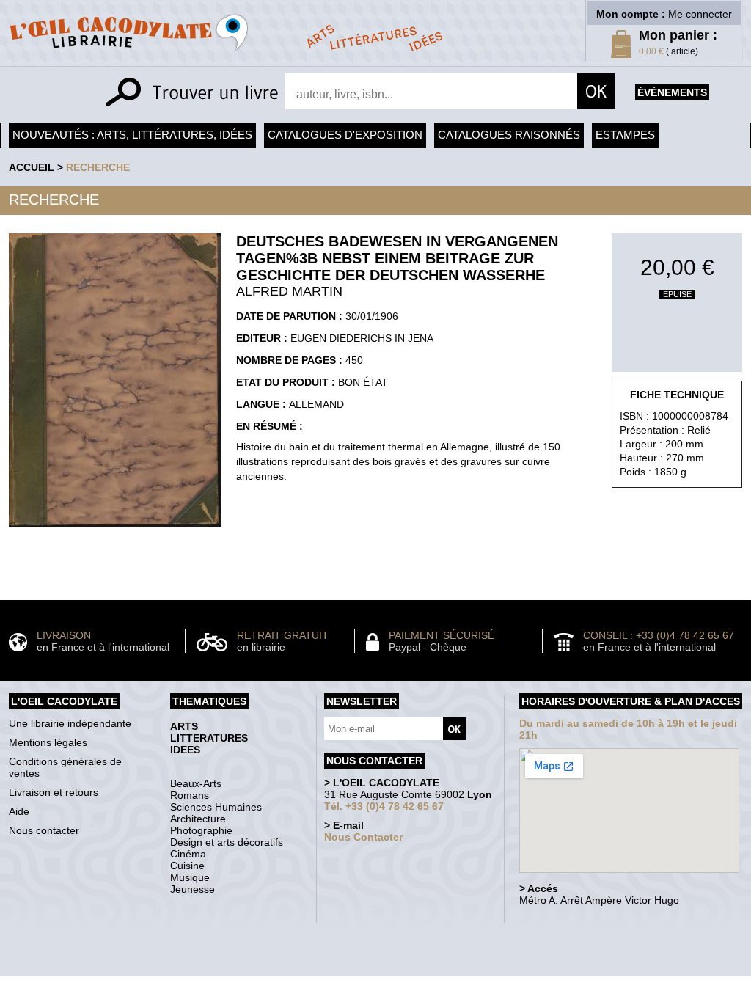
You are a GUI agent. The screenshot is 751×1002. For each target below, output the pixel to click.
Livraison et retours (53, 792)
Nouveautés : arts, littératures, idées (132, 134)
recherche (98, 167)
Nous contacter (44, 830)
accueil (31, 167)
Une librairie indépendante (70, 723)
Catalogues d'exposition (345, 134)
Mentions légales (48, 742)
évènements (672, 92)
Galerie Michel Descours (372, 967)
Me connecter (700, 14)
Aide (19, 811)
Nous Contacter (363, 837)
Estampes (625, 134)
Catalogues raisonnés (509, 134)
